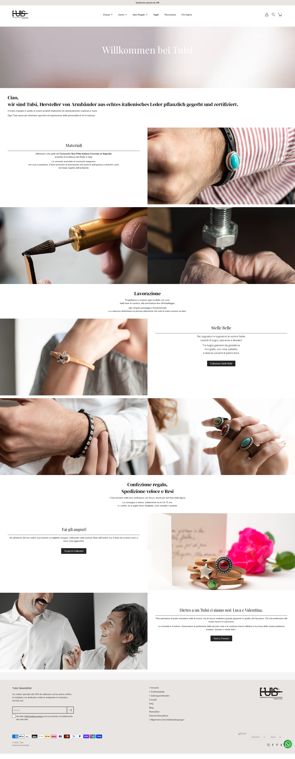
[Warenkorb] (280, 14)
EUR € (273, 737)
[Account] (266, 14)
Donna (106, 14)
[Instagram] (268, 745)
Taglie (156, 14)
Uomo (121, 14)
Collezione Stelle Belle (221, 363)
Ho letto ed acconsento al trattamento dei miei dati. (44, 718)
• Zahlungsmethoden (159, 695)
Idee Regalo (139, 14)
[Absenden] (70, 710)
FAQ (151, 703)
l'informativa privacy (33, 716)
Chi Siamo (186, 14)
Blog (151, 707)
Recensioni (170, 14)
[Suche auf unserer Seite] (273, 14)
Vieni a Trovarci (221, 638)
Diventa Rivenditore (158, 715)
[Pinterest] (277, 745)
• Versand (154, 687)
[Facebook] (272, 745)
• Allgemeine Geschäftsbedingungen (166, 719)
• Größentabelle (157, 691)
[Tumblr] (281, 745)
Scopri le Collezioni (73, 551)
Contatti (153, 699)
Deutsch (256, 737)
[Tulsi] (20, 14)
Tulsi (21, 742)
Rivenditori (154, 711)
